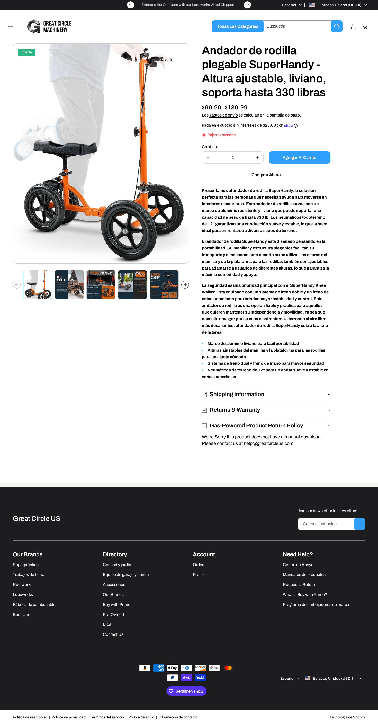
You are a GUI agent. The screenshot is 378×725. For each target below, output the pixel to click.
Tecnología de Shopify (347, 717)
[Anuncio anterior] (130, 5)
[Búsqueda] (337, 26)
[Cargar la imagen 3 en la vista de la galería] (100, 284)
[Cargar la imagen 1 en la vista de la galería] (37, 284)
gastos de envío (223, 115)
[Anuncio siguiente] (247, 5)
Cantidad (211, 147)
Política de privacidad (69, 717)
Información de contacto (178, 717)
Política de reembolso (30, 717)
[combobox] (300, 26)
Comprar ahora (266, 175)
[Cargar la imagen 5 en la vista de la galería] (164, 284)
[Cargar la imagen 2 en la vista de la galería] (69, 284)
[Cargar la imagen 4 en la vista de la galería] (132, 284)
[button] (14, 26)
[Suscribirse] (359, 524)
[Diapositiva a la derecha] (185, 285)
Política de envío (141, 717)
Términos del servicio (107, 717)
